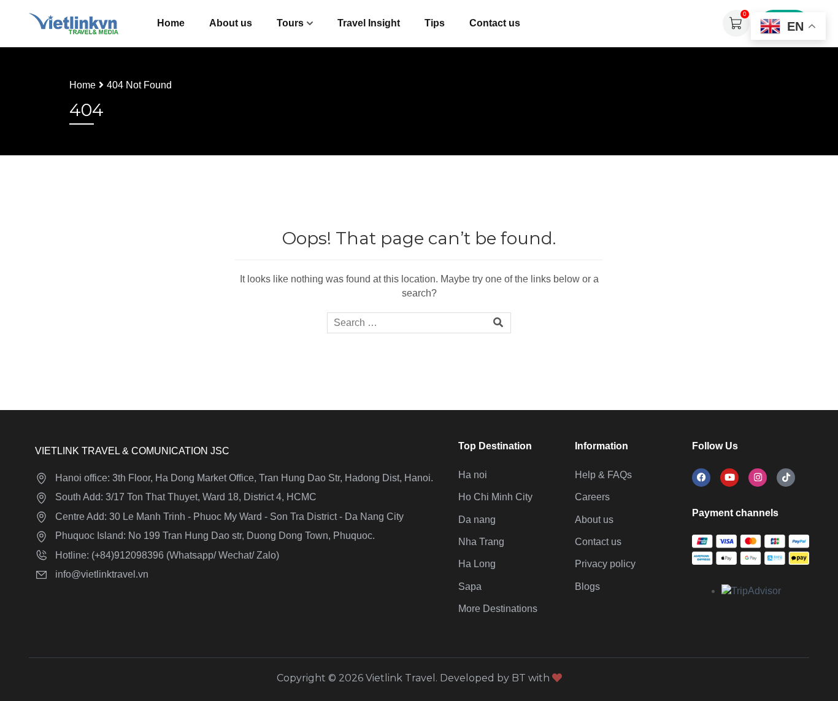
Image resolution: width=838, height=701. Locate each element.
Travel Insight (368, 23)
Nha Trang (481, 541)
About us (230, 23)
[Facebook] (701, 477)
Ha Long (477, 564)
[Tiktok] (786, 477)
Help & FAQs (603, 475)
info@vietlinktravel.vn (101, 574)
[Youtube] (729, 477)
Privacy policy (605, 564)
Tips (435, 23)
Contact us (494, 23)
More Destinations (497, 608)
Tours (290, 23)
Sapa (470, 586)
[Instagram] (757, 477)
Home (171, 23)
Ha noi (472, 475)
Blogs (587, 586)
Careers (592, 497)
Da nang (477, 519)
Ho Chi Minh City (495, 497)
